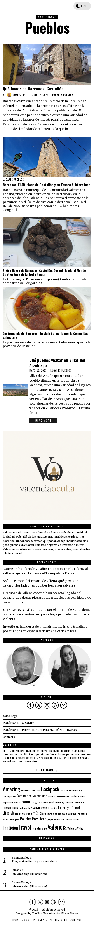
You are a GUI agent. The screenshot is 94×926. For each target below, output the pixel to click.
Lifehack (75, 807)
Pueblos (68, 94)
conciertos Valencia (56, 796)
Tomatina (76, 819)
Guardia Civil (10, 808)
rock (62, 819)
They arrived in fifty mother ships (34, 861)
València (72, 828)
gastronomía (56, 802)
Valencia (57, 826)
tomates (68, 819)
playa (17, 819)
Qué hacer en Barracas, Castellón (33, 88)
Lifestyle (8, 813)
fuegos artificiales (40, 802)
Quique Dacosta (53, 819)
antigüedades (27, 790)
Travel (25, 827)
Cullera (67, 796)
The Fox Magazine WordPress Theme (55, 913)
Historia (42, 808)
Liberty (63, 807)
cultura (75, 796)
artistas (36, 790)
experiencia (9, 802)
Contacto (9, 737)
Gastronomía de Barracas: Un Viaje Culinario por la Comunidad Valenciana (46, 335)
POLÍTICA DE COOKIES (19, 722)
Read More (43, 420)
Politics (25, 819)
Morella (29, 813)
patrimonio (72, 813)
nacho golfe (62, 813)
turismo (42, 828)
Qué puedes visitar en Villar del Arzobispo (57, 362)
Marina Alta (20, 813)
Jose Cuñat (20, 94)
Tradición (10, 827)
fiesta (18, 802)
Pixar (12, 819)
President (39, 819)
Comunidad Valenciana (31, 795)
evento (82, 796)
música (38, 813)
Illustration (52, 808)
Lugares (57, 94)
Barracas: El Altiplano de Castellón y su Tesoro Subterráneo (46, 185)
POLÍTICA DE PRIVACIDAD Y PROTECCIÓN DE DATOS (40, 730)
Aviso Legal (10, 716)
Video (80, 828)
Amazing (11, 789)
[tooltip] (24, 666)
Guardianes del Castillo (27, 808)
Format (27, 801)
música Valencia (50, 813)
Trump (35, 828)
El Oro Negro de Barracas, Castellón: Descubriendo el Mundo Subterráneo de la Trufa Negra (44, 272)
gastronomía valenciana (73, 802)
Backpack (50, 789)
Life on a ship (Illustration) (29, 874)
